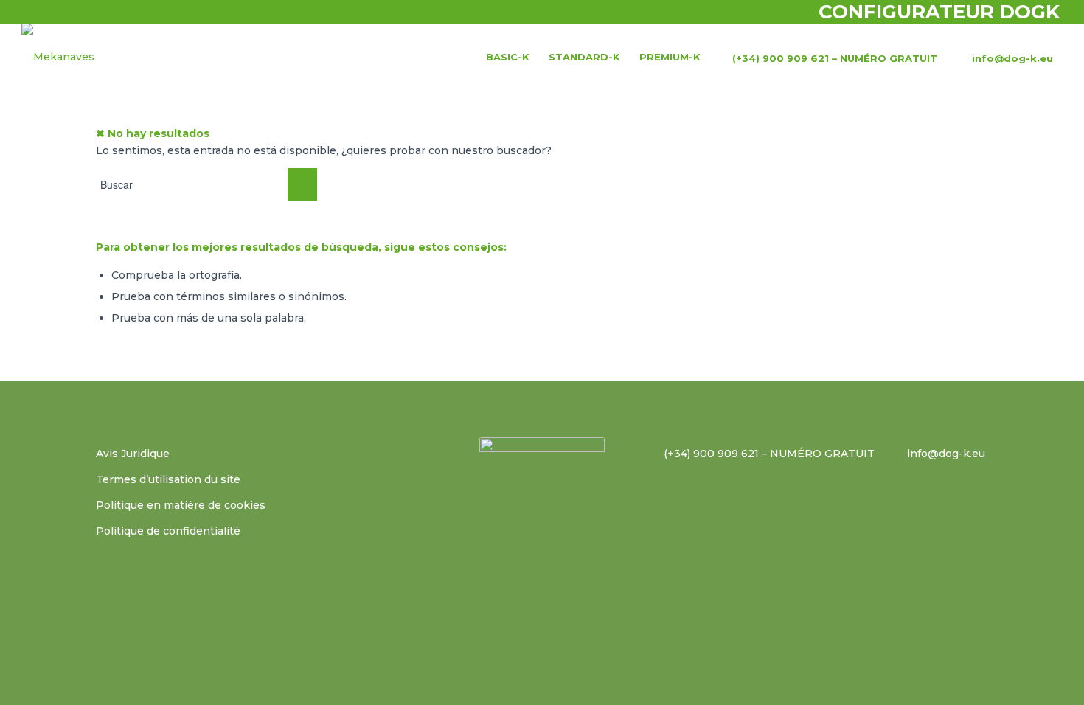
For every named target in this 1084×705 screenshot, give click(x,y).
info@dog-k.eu (946, 453)
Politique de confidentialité (168, 531)
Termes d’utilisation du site (168, 479)
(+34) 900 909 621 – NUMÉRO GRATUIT (769, 453)
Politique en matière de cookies (180, 505)
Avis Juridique (133, 453)
